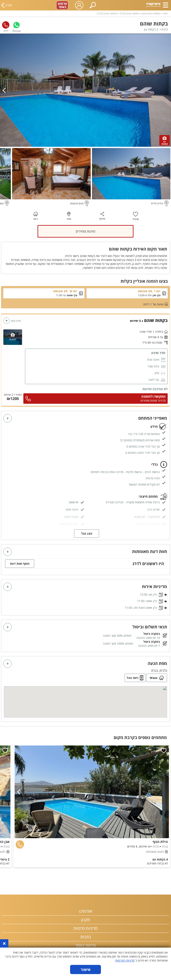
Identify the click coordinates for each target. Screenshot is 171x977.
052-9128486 (5, 25)
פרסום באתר (62, 5)
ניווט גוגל (132, 678)
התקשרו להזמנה (153, 396)
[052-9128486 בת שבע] (5, 25)
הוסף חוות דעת (19, 564)
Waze (153, 678)
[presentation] (5, 90)
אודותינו (85, 911)
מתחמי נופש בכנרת (129, 13)
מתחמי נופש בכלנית (107, 13)
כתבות (85, 937)
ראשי (165, 13)
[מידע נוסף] (6, 321)
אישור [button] (86, 969)
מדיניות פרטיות (85, 928)
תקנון (85, 920)
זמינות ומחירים (85, 231)
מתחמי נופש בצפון (151, 13)
